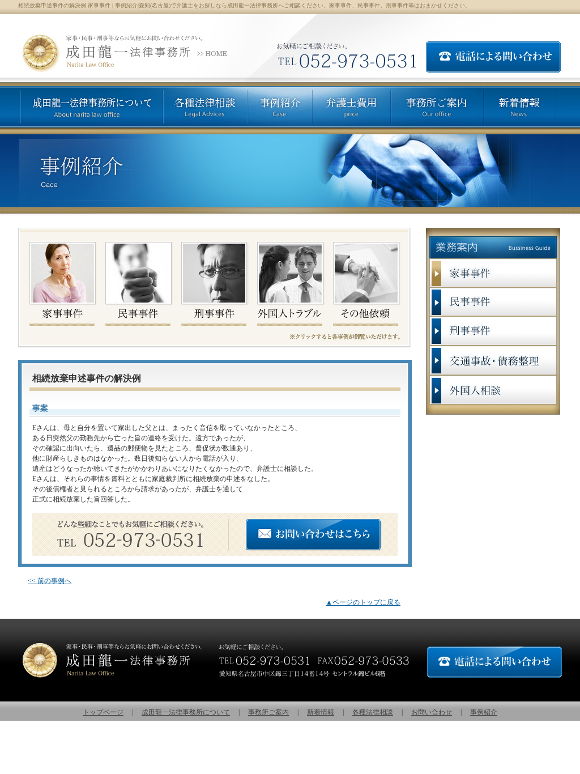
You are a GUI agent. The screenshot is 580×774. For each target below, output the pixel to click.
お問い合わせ (431, 712)
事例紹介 (483, 712)
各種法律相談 (372, 712)
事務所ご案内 (268, 712)
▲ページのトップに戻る (363, 602)
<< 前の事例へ (49, 581)
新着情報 (320, 712)
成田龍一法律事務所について (186, 712)
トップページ (103, 712)
